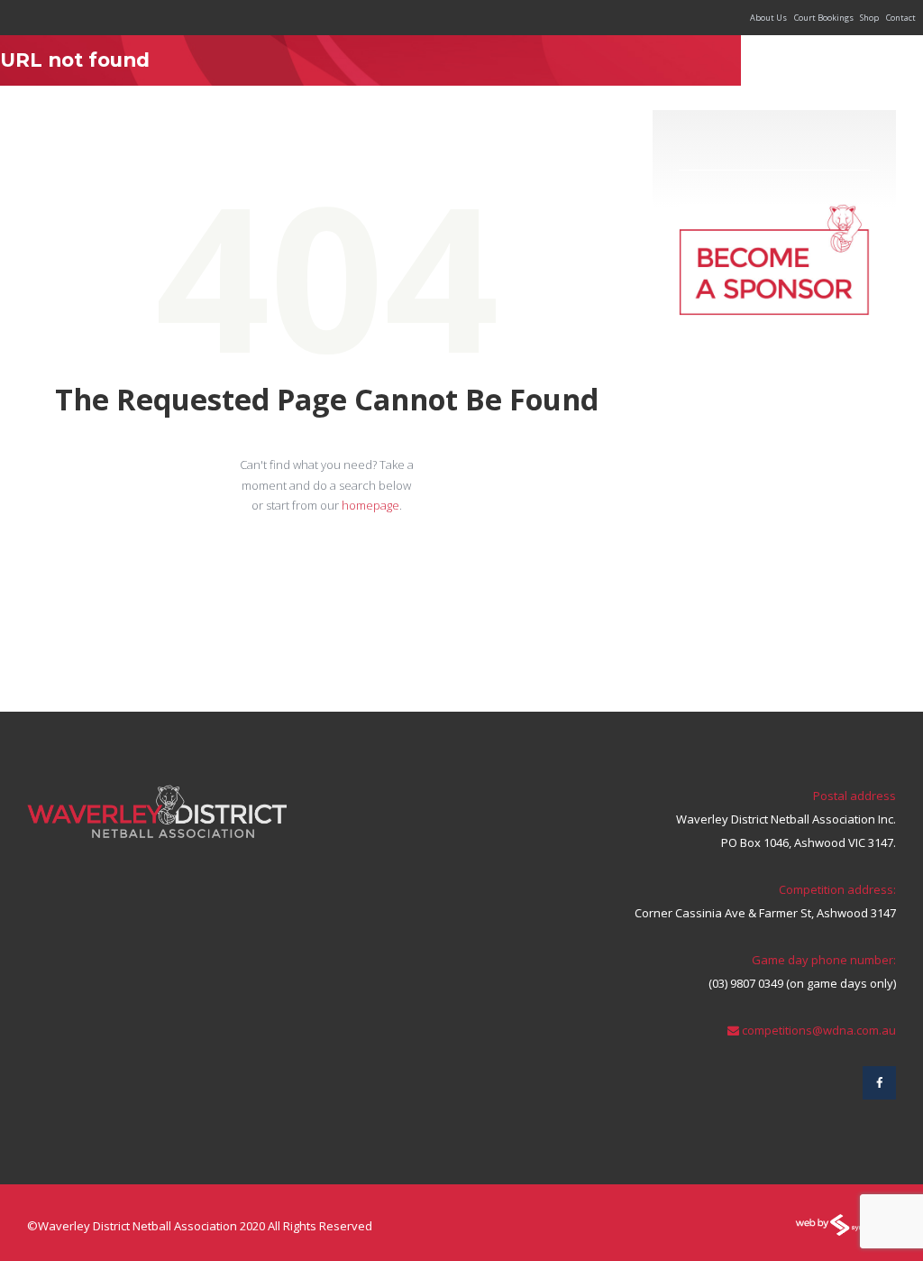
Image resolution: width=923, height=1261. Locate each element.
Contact (901, 17)
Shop (869, 17)
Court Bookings (824, 17)
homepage (370, 505)
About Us (768, 17)
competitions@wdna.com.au (819, 1030)
